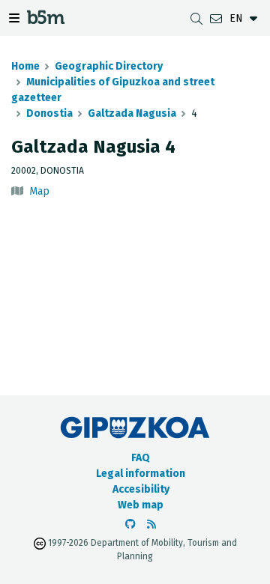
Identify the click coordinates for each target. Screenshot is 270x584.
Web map (141, 505)
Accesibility (141, 489)
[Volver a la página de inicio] (45, 19)
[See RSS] (151, 524)
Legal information (140, 473)
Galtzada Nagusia (132, 113)
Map (39, 191)
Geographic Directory (109, 66)
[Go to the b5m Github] (130, 524)
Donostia (49, 113)
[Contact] (216, 18)
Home (25, 66)
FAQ (140, 457)
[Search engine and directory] (196, 18)
